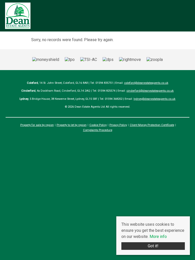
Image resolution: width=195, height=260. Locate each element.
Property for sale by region (37, 125)
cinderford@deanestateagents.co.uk (150, 90)
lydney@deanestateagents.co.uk (154, 99)
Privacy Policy (118, 125)
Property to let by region (72, 125)
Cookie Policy (98, 125)
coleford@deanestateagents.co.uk (146, 83)
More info (158, 236)
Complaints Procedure (97, 130)
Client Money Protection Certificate (152, 125)
